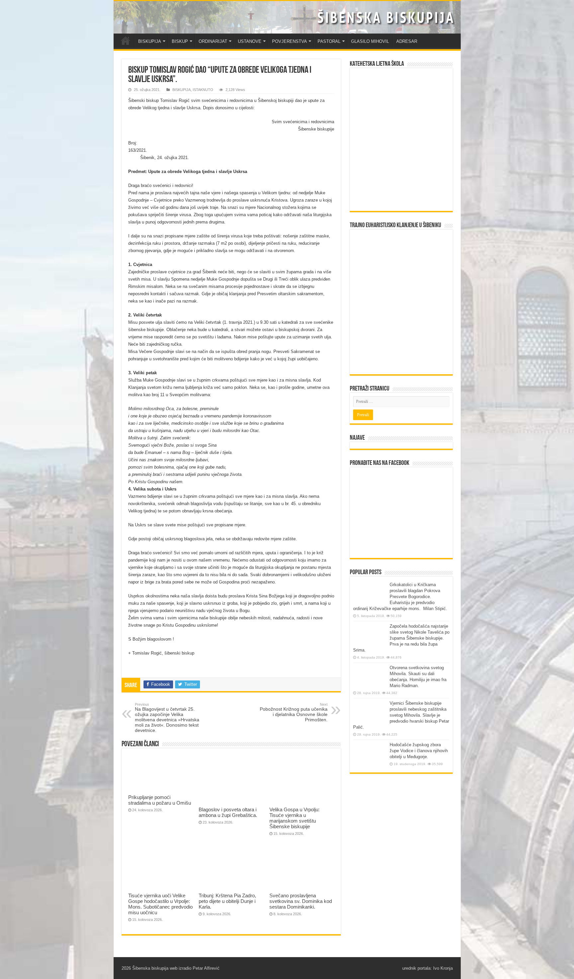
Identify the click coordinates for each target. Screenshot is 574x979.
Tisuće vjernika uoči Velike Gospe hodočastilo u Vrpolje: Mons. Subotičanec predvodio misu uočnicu (160, 904)
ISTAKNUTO (203, 90)
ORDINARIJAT (213, 41)
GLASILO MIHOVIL (370, 41)
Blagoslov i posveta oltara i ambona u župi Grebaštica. (228, 812)
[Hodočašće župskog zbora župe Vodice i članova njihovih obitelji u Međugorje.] (369, 754)
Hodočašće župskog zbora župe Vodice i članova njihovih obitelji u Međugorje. (419, 750)
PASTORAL (329, 41)
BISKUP (180, 41)
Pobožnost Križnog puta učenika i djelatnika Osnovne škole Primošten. (294, 712)
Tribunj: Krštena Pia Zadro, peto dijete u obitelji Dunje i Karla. (227, 901)
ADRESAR (406, 41)
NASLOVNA (125, 40)
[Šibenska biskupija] (287, 17)
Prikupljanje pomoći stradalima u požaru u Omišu (159, 800)
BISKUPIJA (149, 41)
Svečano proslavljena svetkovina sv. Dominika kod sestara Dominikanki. (300, 901)
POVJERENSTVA (289, 41)
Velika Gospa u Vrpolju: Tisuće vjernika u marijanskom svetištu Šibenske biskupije (294, 818)
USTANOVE (249, 41)
